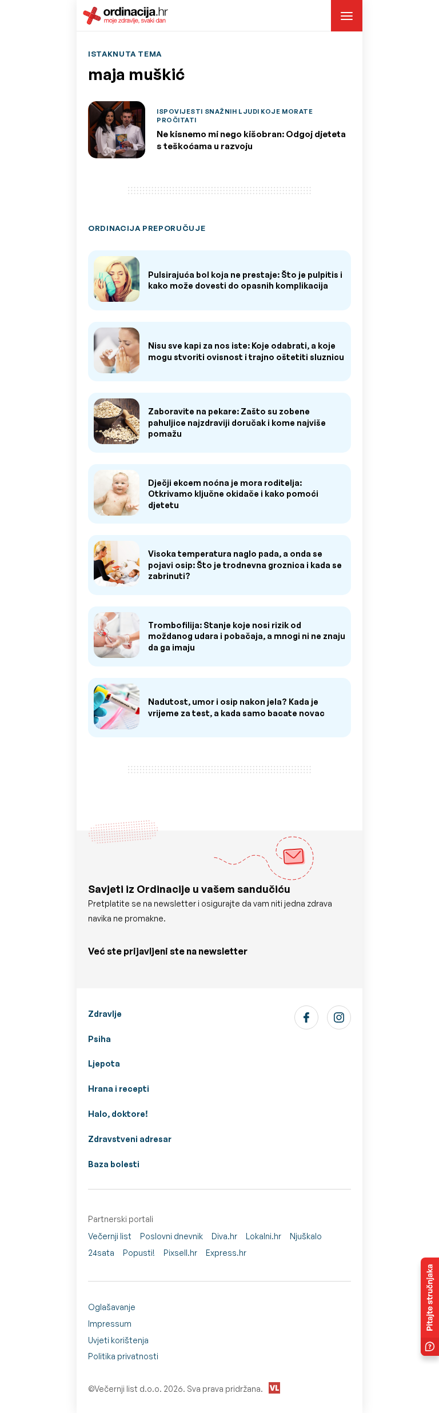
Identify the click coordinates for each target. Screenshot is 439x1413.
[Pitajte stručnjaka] (430, 1307)
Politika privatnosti (123, 1356)
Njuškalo (306, 1236)
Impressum (109, 1323)
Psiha (99, 1039)
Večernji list (109, 1236)
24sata (101, 1253)
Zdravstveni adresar (129, 1139)
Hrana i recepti (118, 1088)
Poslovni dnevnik (171, 1236)
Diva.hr (224, 1236)
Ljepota (104, 1063)
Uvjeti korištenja (118, 1340)
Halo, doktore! (118, 1114)
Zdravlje (105, 1014)
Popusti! (139, 1253)
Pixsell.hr (180, 1253)
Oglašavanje (111, 1307)
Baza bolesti (113, 1164)
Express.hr (226, 1253)
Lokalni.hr (263, 1236)
